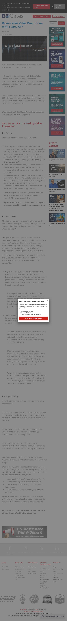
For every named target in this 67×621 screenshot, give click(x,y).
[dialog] (33, 310)
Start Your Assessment (33, 318)
